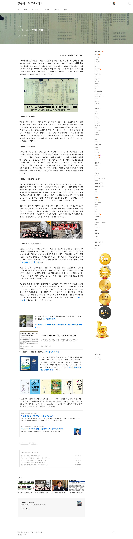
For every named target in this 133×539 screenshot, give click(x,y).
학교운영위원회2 (99, 96)
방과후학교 (97, 130)
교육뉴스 (97, 175)
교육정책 (97, 54)
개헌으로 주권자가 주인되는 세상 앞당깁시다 (34, 465)
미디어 (96, 207)
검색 (109, 3)
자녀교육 (97, 103)
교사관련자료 (98, 109)
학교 (96, 120)
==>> (49, 319)
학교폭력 (97, 79)
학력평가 (97, 118)
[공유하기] (25, 443)
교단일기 (97, 135)
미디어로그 (35, 10)
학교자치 (97, 66)
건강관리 (97, 236)
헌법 (23, 452)
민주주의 (97, 239)
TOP (113, 532)
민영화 (96, 204)
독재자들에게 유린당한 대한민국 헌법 (32, 462)
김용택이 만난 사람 (99, 242)
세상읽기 (97, 214)
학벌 (96, 139)
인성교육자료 (98, 163)
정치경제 (97, 233)
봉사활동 (97, 123)
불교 (96, 194)
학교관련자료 (98, 145)
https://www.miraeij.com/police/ (30, 426)
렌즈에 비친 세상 (99, 183)
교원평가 (97, 59)
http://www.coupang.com (28, 413)
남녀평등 (97, 84)
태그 (25, 10)
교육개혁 (97, 69)
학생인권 (97, 86)
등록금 (96, 106)
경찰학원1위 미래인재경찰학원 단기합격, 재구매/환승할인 (42, 429)
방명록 (56, 10)
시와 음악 (97, 230)
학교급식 (97, 81)
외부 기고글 (97, 217)
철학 (96, 165)
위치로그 (46, 10)
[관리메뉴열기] (129, 3)
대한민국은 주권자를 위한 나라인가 (31, 455)
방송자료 (97, 173)
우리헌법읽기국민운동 (100, 222)
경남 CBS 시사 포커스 (100, 178)
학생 (96, 76)
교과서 (96, 128)
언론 (96, 142)
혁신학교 (97, 64)
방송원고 (97, 180)
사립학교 (97, 132)
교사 (96, 116)
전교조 (97, 157)
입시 (96, 88)
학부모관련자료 (98, 91)
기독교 (96, 192)
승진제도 (97, 57)
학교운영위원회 (98, 94)
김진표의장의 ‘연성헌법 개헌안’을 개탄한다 (33, 460)
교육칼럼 (97, 111)
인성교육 (97, 168)
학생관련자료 (98, 74)
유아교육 (97, 149)
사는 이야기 (98, 202)
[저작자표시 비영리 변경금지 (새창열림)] (39, 443)
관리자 (66, 10)
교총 (96, 160)
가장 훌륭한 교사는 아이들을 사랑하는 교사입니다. (33, 505)
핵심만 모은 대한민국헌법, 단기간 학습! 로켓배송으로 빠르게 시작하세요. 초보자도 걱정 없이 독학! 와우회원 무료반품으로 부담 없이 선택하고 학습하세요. (51, 419)
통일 (96, 248)
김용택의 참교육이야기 (30, 3)
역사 (96, 211)
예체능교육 (97, 125)
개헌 (26, 452)
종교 (96, 189)
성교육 (96, 71)
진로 (96, 170)
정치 (96, 197)
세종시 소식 (97, 245)
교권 (96, 137)
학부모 (96, 113)
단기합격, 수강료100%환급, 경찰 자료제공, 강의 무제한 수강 (41, 431)
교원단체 (97, 155)
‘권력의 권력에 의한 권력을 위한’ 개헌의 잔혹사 (34, 458)
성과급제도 (97, 62)
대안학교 (97, 152)
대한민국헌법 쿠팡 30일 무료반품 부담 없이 (37, 416)
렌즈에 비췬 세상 (99, 186)
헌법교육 (97, 227)
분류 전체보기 (98, 51)
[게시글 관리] (28, 443)
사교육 (96, 98)
